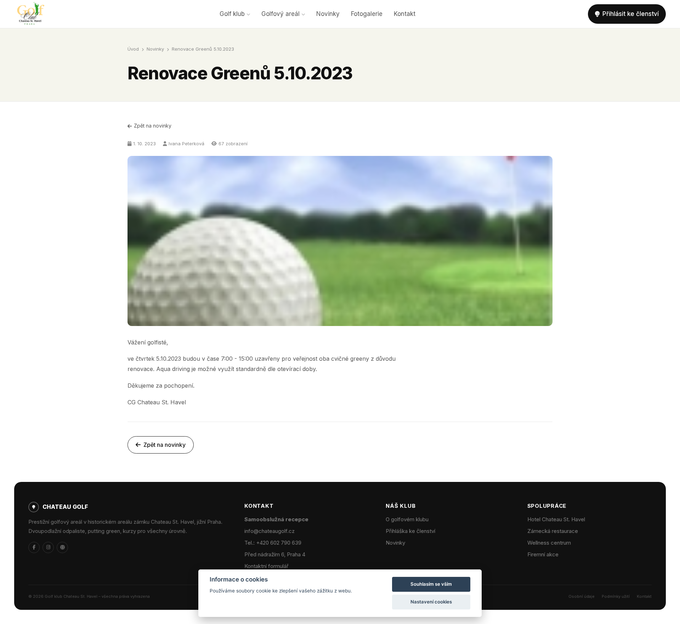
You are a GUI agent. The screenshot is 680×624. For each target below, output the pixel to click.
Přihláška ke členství (410, 531)
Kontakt (404, 13)
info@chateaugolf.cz (269, 531)
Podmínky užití (616, 596)
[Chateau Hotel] (62, 547)
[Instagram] (48, 547)
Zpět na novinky (152, 126)
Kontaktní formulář (266, 566)
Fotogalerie (366, 13)
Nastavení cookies (431, 602)
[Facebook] (34, 547)
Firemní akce (543, 554)
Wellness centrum (549, 542)
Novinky (328, 13)
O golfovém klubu (407, 519)
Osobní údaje (581, 596)
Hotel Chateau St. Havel (556, 519)
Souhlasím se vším (431, 584)
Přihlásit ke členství (630, 13)
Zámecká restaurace (552, 531)
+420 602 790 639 (278, 542)
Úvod (133, 49)
